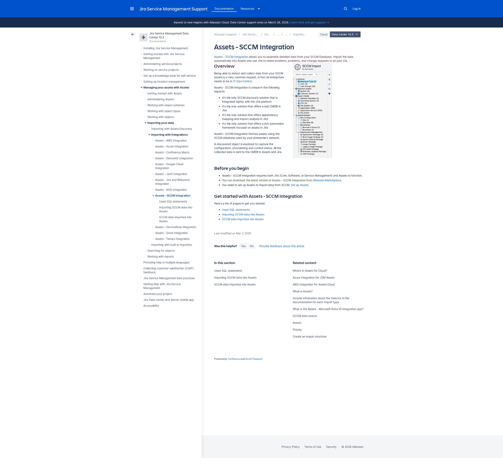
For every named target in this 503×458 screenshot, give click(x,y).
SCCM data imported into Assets (242, 219)
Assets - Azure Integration (171, 146)
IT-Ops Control (242, 81)
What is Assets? (303, 291)
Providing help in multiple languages (166, 262)
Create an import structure (309, 336)
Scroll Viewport (254, 358)
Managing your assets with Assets (166, 87)
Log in (357, 8)
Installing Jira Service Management (165, 48)
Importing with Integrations (169, 134)
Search (345, 9)
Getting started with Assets (164, 93)
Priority (297, 329)
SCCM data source (305, 315)
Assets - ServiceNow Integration (175, 227)
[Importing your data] (286, 34)
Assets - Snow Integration (171, 233)
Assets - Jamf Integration (171, 174)
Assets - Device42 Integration (174, 158)
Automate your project (157, 293)
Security (331, 446)
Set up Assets (299, 185)
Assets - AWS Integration (171, 140)
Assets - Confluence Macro (172, 152)
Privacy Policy (290, 446)
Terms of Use (312, 446)
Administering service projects (162, 63)
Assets (297, 322)
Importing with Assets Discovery (171, 128)
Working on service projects (161, 69)
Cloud (324, 34)
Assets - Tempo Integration (172, 238)
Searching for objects (161, 250)
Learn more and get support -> (309, 22)
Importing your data (160, 122)
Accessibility (151, 305)
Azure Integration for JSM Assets (314, 277)
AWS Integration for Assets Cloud (314, 284)
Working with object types (163, 111)
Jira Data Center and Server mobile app (168, 299)
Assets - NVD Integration (171, 189)
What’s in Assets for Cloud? (310, 270)
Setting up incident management (164, 81)
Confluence (234, 358)
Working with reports (160, 256)
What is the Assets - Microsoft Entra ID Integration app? (328, 309)
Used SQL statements (173, 201)
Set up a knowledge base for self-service (169, 75)
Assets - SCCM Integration (172, 195)
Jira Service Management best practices (169, 278)
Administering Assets (160, 99)
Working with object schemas (165, 105)
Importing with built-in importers (171, 244)
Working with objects (160, 117)
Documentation (224, 8)
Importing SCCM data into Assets (243, 214)
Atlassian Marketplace (327, 180)
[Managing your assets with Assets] (278, 34)
